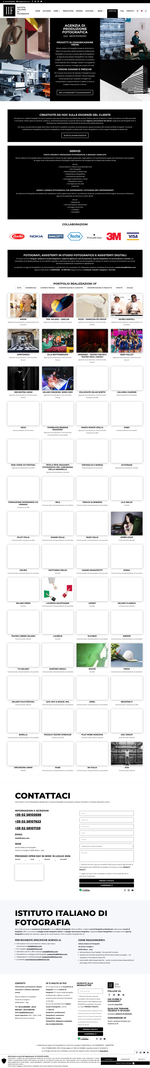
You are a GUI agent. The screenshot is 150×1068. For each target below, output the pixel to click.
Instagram (103, 270)
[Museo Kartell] (126, 305)
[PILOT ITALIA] (23, 523)
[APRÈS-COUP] (126, 523)
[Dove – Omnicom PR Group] (92, 305)
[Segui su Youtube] (118, 994)
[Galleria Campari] (126, 378)
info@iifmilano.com (22, 838)
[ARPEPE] (126, 622)
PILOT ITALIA (23, 537)
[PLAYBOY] (92, 622)
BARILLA (23, 735)
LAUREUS (57, 636)
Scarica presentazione (75, 135)
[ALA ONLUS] (126, 488)
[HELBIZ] (23, 556)
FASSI (57, 767)
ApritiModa (23, 355)
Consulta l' (115, 1004)
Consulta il (120, 1014)
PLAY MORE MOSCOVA (92, 735)
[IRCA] (57, 488)
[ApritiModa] (23, 341)
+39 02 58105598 (28, 815)
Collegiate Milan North (92, 392)
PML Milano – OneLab (57, 319)
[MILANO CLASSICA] (126, 589)
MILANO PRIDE (23, 603)
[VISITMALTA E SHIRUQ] (92, 451)
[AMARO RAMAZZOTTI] (92, 556)
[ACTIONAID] (126, 451)
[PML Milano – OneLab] (57, 305)
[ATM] (126, 754)
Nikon (23, 319)
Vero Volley (126, 355)
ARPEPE (127, 636)
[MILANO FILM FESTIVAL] (23, 688)
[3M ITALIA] (92, 754)
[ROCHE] (92, 655)
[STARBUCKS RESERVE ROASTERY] (57, 413)
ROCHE (92, 669)
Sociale (130, 288)
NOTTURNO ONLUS (58, 570)
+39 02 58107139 (28, 828)
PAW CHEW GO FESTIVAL (23, 465)
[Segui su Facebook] (109, 994)
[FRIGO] (126, 655)
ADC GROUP (127, 735)
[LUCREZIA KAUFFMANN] (57, 589)
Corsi (55, 11)
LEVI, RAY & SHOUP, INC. (57, 702)
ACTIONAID (126, 465)
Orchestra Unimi (23, 392)
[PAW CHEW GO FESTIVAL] (23, 451)
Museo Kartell (127, 319)
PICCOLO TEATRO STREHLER (57, 735)
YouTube (112, 270)
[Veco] (23, 413)
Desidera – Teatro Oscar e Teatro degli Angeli (92, 356)
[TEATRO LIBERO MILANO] (23, 622)
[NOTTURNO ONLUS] (57, 556)
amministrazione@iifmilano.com (37, 960)
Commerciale (30, 288)
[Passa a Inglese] (142, 14)
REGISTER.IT (127, 702)
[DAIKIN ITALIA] (57, 523)
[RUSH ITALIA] (92, 523)
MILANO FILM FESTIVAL (23, 702)
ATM (127, 767)
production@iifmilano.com (57, 954)
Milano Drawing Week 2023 (58, 392)
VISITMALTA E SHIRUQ (92, 465)
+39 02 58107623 (28, 821)
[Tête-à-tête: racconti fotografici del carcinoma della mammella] (57, 451)
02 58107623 (65, 270)
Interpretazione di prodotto (99, 288)
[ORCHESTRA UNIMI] (23, 754)
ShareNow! (104, 1051)
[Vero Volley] (126, 341)
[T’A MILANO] (23, 655)
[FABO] (126, 413)
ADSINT (92, 603)
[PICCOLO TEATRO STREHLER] (57, 721)
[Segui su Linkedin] (123, 994)
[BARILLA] (23, 721)
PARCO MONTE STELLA (92, 427)
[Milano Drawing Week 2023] (57, 378)
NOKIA (127, 570)
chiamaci (59, 1021)
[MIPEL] (92, 688)
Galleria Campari (126, 392)
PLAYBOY (92, 636)
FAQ (122, 11)
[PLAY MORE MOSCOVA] (92, 721)
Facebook (87, 270)
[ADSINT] (92, 589)
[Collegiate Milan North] (92, 378)
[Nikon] (23, 305)
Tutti (19, 288)
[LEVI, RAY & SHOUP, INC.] (57, 688)
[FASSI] (57, 754)
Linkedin (95, 270)
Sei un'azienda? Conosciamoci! (75, 92)
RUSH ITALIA (92, 537)
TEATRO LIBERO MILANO (23, 636)
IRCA (57, 502)
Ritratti (119, 288)
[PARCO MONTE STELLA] (92, 413)
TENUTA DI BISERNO (92, 502)
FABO (126, 427)
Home (37, 11)
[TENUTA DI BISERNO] (92, 488)
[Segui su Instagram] (114, 994)
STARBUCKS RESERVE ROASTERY (57, 428)
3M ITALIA (92, 767)
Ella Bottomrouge (57, 355)
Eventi (63, 322)
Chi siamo (47, 11)
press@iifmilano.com (50, 952)
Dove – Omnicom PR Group (92, 319)
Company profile (47, 288)
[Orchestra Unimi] (23, 378)
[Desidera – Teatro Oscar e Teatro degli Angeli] (92, 341)
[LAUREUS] (57, 622)
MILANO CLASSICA (127, 603)
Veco (23, 427)
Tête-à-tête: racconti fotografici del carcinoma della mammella (57, 467)
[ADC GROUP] (126, 721)
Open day (112, 11)
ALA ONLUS (126, 502)
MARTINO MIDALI (57, 669)
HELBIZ (23, 570)
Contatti (130, 11)
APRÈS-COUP (126, 537)
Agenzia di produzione (16, 322)
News (100, 11)
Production (68, 11)
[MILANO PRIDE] (23, 589)
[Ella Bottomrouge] (57, 341)
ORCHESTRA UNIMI (23, 767)
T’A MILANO (23, 669)
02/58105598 (55, 270)
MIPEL (92, 702)
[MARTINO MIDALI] (57, 655)
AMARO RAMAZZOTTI (92, 570)
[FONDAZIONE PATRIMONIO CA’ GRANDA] (23, 488)
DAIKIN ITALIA (58, 537)
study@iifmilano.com (34, 949)
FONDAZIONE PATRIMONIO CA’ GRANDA (23, 503)
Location (89, 11)
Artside (79, 11)
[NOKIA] (126, 556)
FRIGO (127, 669)
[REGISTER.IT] (126, 688)
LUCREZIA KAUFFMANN (57, 603)
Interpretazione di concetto (71, 288)
